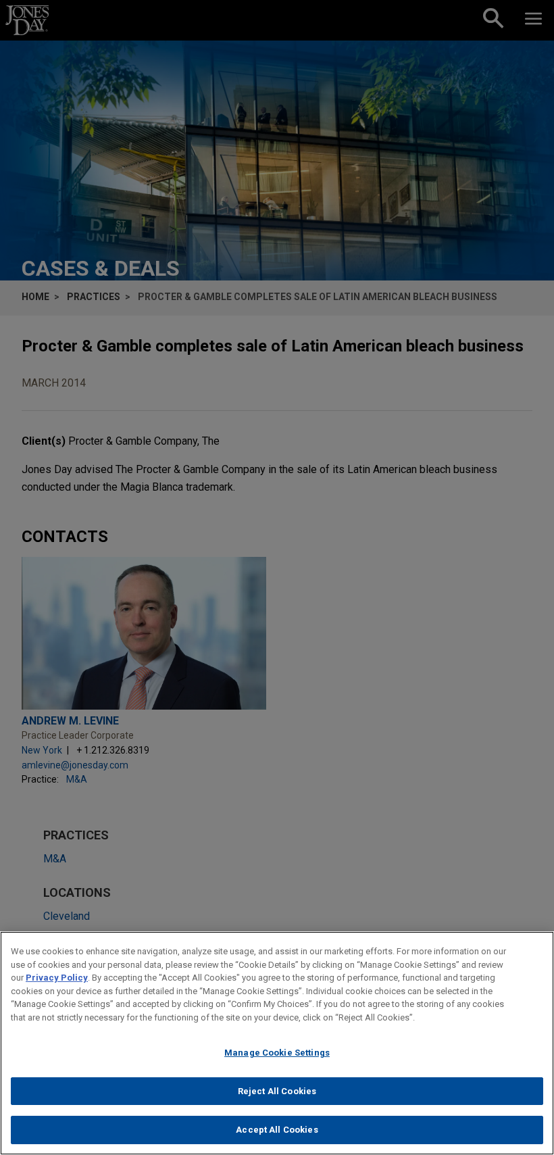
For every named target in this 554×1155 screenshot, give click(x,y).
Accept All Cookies (277, 1130)
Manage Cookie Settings (277, 1053)
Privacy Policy (57, 978)
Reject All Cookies (277, 1091)
